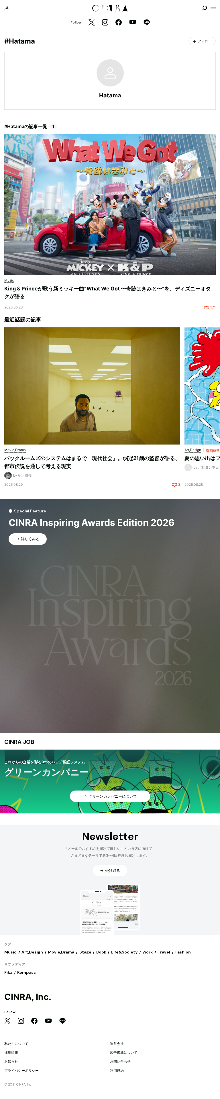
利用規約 (117, 1070)
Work (147, 952)
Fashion (183, 952)
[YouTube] (132, 22)
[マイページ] (7, 8)
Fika (8, 972)
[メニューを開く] (213, 8)
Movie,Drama (61, 952)
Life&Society (124, 952)
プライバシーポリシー (21, 1070)
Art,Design (32, 952)
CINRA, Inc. (27, 997)
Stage (85, 952)
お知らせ (11, 1061)
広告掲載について (124, 1052)
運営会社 (117, 1043)
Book (101, 952)
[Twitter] (92, 22)
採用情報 (11, 1052)
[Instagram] (105, 22)
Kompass (26, 972)
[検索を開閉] (204, 8)
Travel (164, 952)
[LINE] (147, 22)
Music (10, 952)
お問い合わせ (120, 1061)
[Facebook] (118, 22)
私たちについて (16, 1043)
